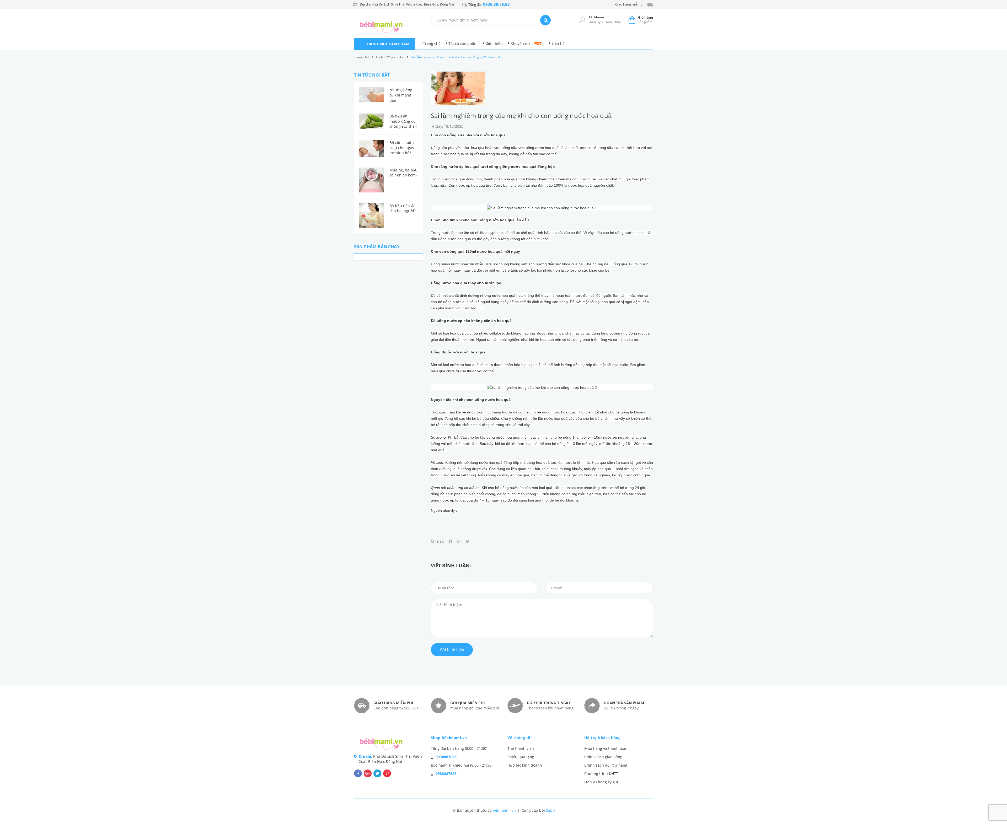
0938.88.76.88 (496, 4)
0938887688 (446, 756)
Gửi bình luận (452, 649)
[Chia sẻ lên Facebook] (450, 541)
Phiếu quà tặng (520, 756)
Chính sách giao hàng (603, 756)
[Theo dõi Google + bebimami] (368, 773)
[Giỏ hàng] (632, 19)
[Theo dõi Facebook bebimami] (358, 773)
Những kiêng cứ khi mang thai (401, 95)
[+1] (459, 541)
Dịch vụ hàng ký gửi (601, 781)
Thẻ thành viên (520, 748)
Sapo (550, 810)
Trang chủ (432, 43)
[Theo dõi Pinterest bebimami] (387, 773)
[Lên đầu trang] (848, 811)
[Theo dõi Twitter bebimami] (377, 773)
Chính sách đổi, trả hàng (605, 765)
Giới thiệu (494, 43)
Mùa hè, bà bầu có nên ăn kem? (403, 173)
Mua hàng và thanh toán (606, 748)
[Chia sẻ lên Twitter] (467, 541)
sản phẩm (645, 19)
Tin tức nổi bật (372, 75)
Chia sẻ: (438, 541)
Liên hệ (558, 43)
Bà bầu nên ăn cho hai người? (402, 208)
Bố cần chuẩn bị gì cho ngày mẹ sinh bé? (401, 147)
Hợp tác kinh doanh (524, 765)
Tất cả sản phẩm (463, 43)
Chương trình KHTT (601, 773)
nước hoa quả (472, 147)
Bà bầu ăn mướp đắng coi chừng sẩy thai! (403, 121)
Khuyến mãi (521, 43)
